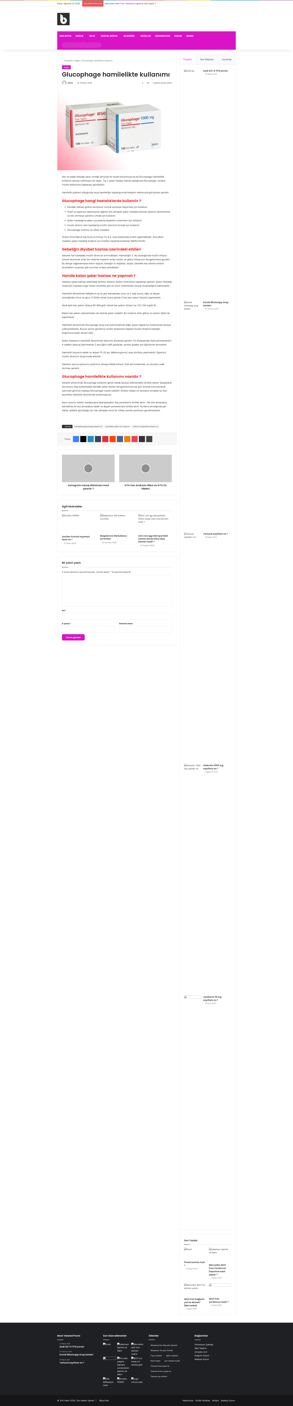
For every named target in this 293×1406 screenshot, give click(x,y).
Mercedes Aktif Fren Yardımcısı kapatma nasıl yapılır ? (217, 1269)
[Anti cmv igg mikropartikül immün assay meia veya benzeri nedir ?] (155, 523)
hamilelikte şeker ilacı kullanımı (117, 426)
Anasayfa (68, 60)
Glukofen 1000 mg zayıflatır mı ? (213, 767)
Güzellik (145, 36)
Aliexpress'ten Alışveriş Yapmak (163, 1345)
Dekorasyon (162, 36)
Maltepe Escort (202, 1359)
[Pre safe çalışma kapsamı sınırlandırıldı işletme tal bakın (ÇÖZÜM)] (123, 1366)
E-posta (66, 623)
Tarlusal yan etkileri (158, 1376)
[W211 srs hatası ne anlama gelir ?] (137, 1361)
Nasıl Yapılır (155, 1361)
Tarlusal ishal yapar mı (159, 1366)
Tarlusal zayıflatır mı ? (215, 533)
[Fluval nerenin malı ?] (195, 1253)
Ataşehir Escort (202, 1355)
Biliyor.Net (104, 1400)
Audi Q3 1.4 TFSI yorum (215, 70)
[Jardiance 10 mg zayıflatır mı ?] (192, 1110)
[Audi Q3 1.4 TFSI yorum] (192, 184)
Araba (190, 36)
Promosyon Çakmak (204, 1344)
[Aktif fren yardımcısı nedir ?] (220, 1289)
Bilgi (92, 36)
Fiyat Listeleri (156, 1355)
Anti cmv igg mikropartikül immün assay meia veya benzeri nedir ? (153, 538)
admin (70, 83)
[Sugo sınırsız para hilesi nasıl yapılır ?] (137, 1381)
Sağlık (79, 36)
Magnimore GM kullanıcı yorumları (113, 537)
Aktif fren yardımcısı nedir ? (219, 1300)
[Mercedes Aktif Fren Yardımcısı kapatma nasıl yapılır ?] (220, 1255)
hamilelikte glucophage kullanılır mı (88, 426)
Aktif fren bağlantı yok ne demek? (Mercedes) (127, 3)
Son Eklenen (207, 59)
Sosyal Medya (109, 36)
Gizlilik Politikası (202, 1400)
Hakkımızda (188, 1400)
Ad (64, 610)
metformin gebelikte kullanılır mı (145, 426)
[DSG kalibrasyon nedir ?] (109, 1382)
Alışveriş (128, 36)
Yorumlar (227, 59)
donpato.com (201, 1352)
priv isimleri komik (172, 1361)
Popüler (187, 59)
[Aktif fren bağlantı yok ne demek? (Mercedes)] (195, 1289)
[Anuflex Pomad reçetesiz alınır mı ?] (79, 524)
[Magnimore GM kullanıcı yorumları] (117, 523)
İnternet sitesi (126, 623)
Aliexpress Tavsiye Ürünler (161, 1350)
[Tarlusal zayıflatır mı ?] (192, 647)
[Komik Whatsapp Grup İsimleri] (192, 415)
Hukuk (178, 36)
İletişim (215, 1400)
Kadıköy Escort (228, 1400)
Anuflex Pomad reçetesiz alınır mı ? (76, 538)
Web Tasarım (200, 1348)
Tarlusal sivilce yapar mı (160, 1371)
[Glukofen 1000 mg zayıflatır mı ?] (192, 878)
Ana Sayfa (65, 36)
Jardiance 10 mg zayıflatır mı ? (212, 998)
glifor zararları (172, 1355)
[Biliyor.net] (63, 19)
